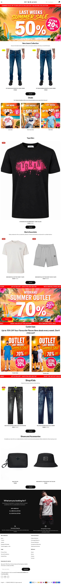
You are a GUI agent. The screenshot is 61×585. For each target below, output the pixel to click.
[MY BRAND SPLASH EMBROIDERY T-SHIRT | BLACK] (30, 180)
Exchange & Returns (35, 540)
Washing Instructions (35, 546)
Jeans (2, 538)
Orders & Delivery (34, 538)
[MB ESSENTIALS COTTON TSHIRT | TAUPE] (15, 256)
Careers (32, 556)
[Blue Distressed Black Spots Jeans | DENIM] (45, 405)
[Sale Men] (15, 353)
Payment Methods (35, 542)
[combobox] (51, 2)
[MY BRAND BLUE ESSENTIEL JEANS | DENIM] (15, 68)
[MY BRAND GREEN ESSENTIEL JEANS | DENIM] (45, 68)
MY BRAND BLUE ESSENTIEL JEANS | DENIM (15, 88)
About (32, 552)
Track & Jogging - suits (5, 546)
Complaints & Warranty (36, 544)
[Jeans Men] (10, 115)
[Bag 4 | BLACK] (15, 461)
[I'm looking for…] (46, 2)
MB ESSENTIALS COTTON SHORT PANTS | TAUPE (45, 277)
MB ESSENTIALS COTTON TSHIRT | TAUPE (15, 277)
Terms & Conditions (5, 554)
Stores (32, 554)
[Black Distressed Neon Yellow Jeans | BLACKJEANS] (15, 405)
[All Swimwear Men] (50, 115)
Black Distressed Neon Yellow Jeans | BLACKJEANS (15, 425)
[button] (29, 39)
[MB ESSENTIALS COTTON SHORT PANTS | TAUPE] (45, 256)
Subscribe (26, 569)
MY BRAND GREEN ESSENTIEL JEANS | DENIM (45, 88)
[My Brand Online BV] (30, 2)
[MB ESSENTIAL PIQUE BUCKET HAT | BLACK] (45, 461)
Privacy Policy (4, 552)
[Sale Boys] (46, 354)
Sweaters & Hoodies (5, 544)
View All (30, 93)
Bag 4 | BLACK (15, 481)
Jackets (2, 542)
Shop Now (7, 319)
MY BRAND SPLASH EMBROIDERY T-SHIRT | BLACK (30, 221)
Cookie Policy (4, 556)
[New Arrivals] (46, 507)
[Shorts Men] (30, 115)
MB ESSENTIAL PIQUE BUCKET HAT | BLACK (45, 481)
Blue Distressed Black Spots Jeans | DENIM (46, 425)
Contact (32, 558)
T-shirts (2, 540)
